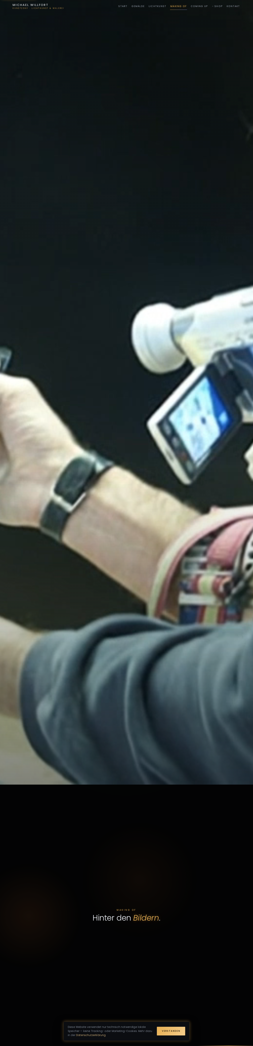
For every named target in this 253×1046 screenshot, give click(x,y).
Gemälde (138, 6)
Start (122, 6)
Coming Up (199, 6)
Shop (218, 6)
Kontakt (233, 6)
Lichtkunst (157, 6)
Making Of (178, 6)
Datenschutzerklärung (91, 1035)
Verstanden (171, 1031)
